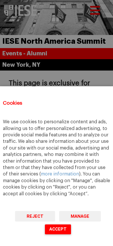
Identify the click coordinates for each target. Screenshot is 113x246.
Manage (80, 216)
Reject (35, 216)
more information (60, 174)
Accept (58, 229)
